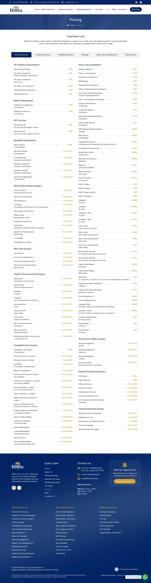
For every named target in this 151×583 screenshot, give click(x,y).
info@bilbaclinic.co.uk (71, 2)
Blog (114, 9)
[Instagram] (141, 2)
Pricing (107, 9)
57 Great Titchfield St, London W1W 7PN (46, 2)
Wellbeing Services (84, 9)
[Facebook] (136, 2)
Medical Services (47, 9)
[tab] (21, 54)
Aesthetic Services (65, 9)
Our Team (99, 9)
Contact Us (122, 9)
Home (37, 9)
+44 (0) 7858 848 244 (20, 2)
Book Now (136, 9)
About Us (48, 472)
